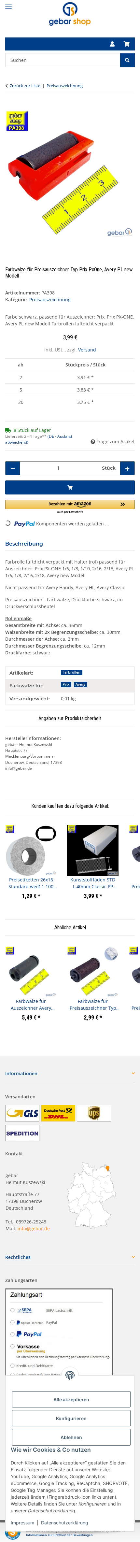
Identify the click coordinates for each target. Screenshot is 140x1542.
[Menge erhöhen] (127, 468)
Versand (87, 350)
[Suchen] (127, 60)
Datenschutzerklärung (64, 1522)
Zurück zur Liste (25, 86)
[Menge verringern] (13, 468)
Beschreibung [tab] (24, 544)
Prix (66, 684)
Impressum (22, 1522)
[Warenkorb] (126, 43)
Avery (80, 684)
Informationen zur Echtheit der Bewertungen (59, 1535)
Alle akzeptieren (71, 1399)
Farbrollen (71, 672)
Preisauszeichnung (50, 299)
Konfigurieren (71, 1418)
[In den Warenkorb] (10, 106)
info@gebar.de (34, 1228)
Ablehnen (71, 1437)
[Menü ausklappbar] (8, 4)
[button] (112, 43)
